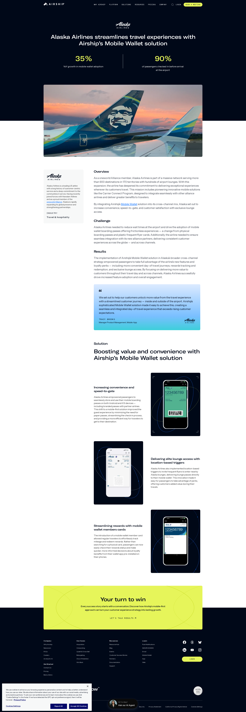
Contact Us (47, 668)
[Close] (87, 686)
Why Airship (99, 5)
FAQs (46, 652)
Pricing (151, 5)
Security (142, 707)
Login (178, 5)
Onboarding (80, 648)
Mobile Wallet (129, 204)
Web (143, 662)
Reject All (59, 706)
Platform (113, 5)
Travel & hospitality (58, 217)
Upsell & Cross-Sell (83, 652)
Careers (46, 655)
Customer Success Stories (118, 655)
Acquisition (80, 644)
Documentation (114, 662)
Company (163, 5)
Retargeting (80, 655)
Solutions (126, 5)
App (143, 659)
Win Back (79, 662)
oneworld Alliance (54, 202)
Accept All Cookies (78, 706)
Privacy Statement (155, 707)
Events (111, 652)
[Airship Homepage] (54, 5)
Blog (110, 648)
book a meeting (193, 5)
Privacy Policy (20, 700)
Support (112, 666)
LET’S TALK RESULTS (122, 618)
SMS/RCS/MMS (147, 648)
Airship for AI (48, 659)
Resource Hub (114, 644)
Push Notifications (148, 644)
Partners (112, 659)
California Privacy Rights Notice (176, 707)
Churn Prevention (82, 659)
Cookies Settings (196, 707)
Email (144, 652)
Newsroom (47, 648)
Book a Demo (48, 675)
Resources (139, 5)
